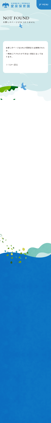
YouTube (39, 219)
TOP (5, 310)
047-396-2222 (28, 126)
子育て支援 (8, 369)
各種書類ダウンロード (13, 326)
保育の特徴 (8, 338)
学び (6, 346)
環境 (6, 349)
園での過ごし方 (10, 361)
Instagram (17, 219)
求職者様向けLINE (21, 231)
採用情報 (31, 383)
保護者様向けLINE (21, 225)
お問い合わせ (9, 372)
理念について (9, 330)
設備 (6, 342)
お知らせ (7, 319)
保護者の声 (8, 365)
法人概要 (7, 323)
